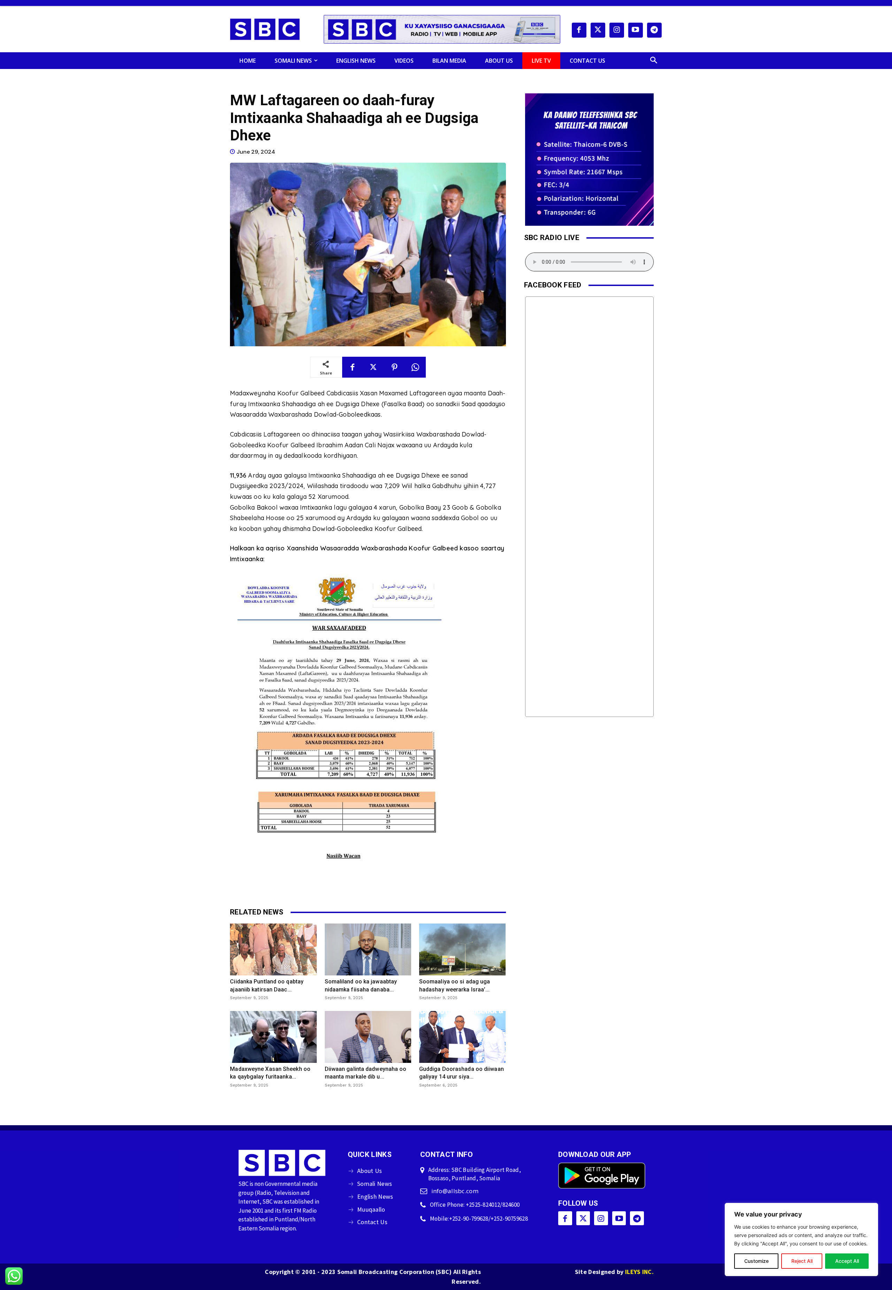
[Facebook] (579, 30)
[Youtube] (635, 30)
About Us (369, 1171)
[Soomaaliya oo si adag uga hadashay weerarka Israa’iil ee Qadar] (462, 949)
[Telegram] (654, 30)
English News (375, 1196)
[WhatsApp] (415, 367)
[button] (653, 60)
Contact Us (372, 1222)
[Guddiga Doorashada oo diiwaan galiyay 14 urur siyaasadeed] (462, 1037)
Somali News (374, 1184)
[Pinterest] (394, 367)
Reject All (802, 1261)
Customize (756, 1261)
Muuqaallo (371, 1209)
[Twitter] (598, 30)
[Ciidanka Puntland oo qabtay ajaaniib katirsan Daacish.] (273, 949)
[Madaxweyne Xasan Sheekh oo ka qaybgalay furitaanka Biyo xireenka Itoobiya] (273, 1037)
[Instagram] (616, 30)
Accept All (847, 1261)
